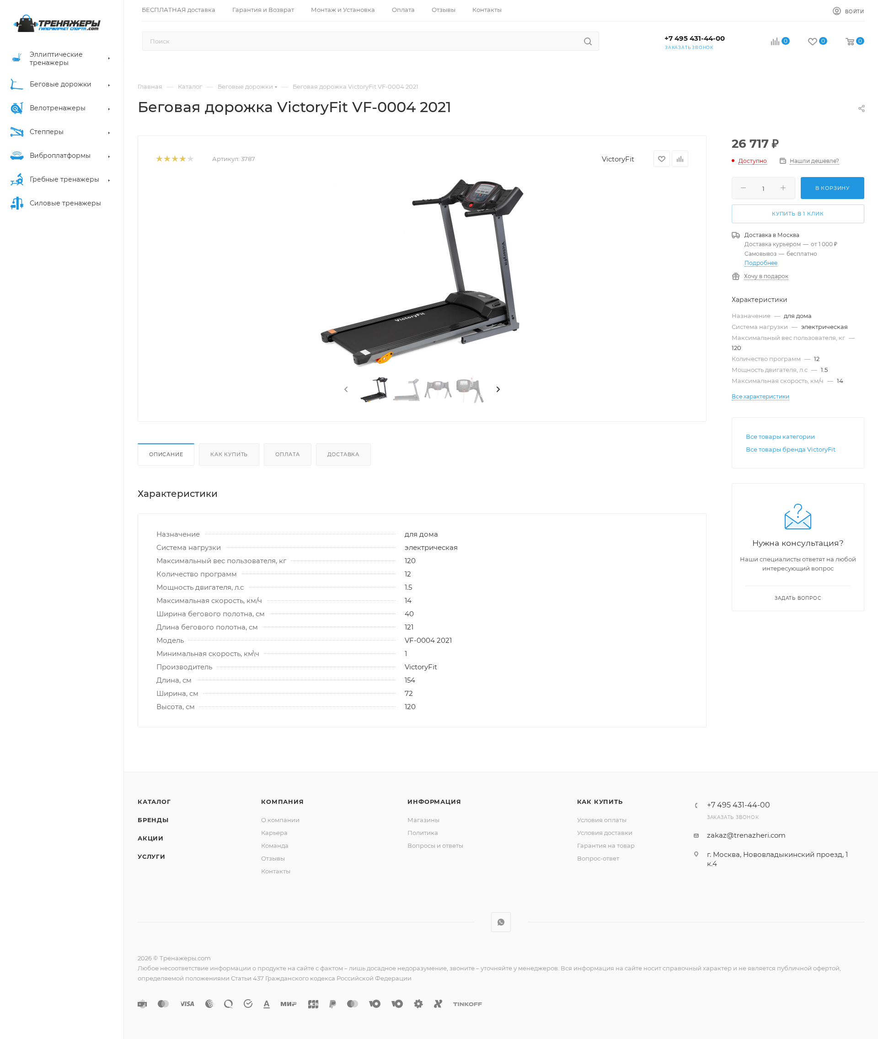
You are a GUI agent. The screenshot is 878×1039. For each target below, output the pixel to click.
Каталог (154, 801)
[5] (190, 159)
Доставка (343, 454)
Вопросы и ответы (435, 845)
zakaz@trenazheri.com (746, 835)
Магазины (423, 820)
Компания (282, 801)
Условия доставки (604, 832)
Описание (166, 454)
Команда (275, 845)
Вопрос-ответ (598, 858)
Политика (422, 832)
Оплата (287, 454)
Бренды (153, 820)
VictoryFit (618, 159)
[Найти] (588, 41)
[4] (182, 159)
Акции (151, 838)
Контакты (275, 871)
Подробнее (760, 262)
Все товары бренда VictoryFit (790, 449)
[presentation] (345, 390)
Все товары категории (780, 436)
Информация (434, 801)
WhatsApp (501, 922)
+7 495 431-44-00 (694, 38)
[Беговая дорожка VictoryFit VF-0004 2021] (422, 273)
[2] (167, 159)
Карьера (274, 832)
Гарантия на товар (606, 845)
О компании (280, 820)
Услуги (152, 856)
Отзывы (273, 858)
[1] (159, 159)
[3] (174, 159)
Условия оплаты (601, 820)
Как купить (229, 454)
